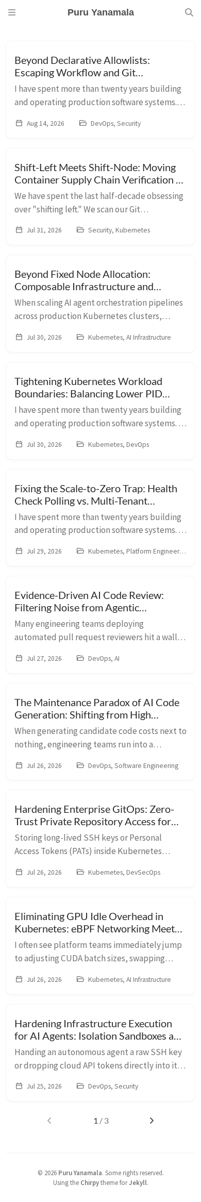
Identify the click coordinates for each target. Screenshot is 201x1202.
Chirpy (89, 1182)
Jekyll (138, 1182)
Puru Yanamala (80, 1172)
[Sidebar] (12, 12)
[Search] (189, 12)
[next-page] (151, 1120)
